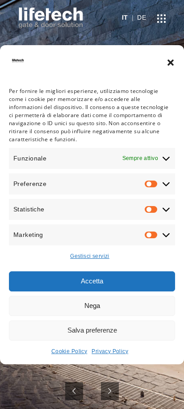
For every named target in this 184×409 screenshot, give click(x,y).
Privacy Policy (110, 351)
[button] (170, 62)
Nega (92, 305)
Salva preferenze (92, 330)
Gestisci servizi (89, 256)
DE (141, 17)
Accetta (92, 281)
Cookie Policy (69, 351)
